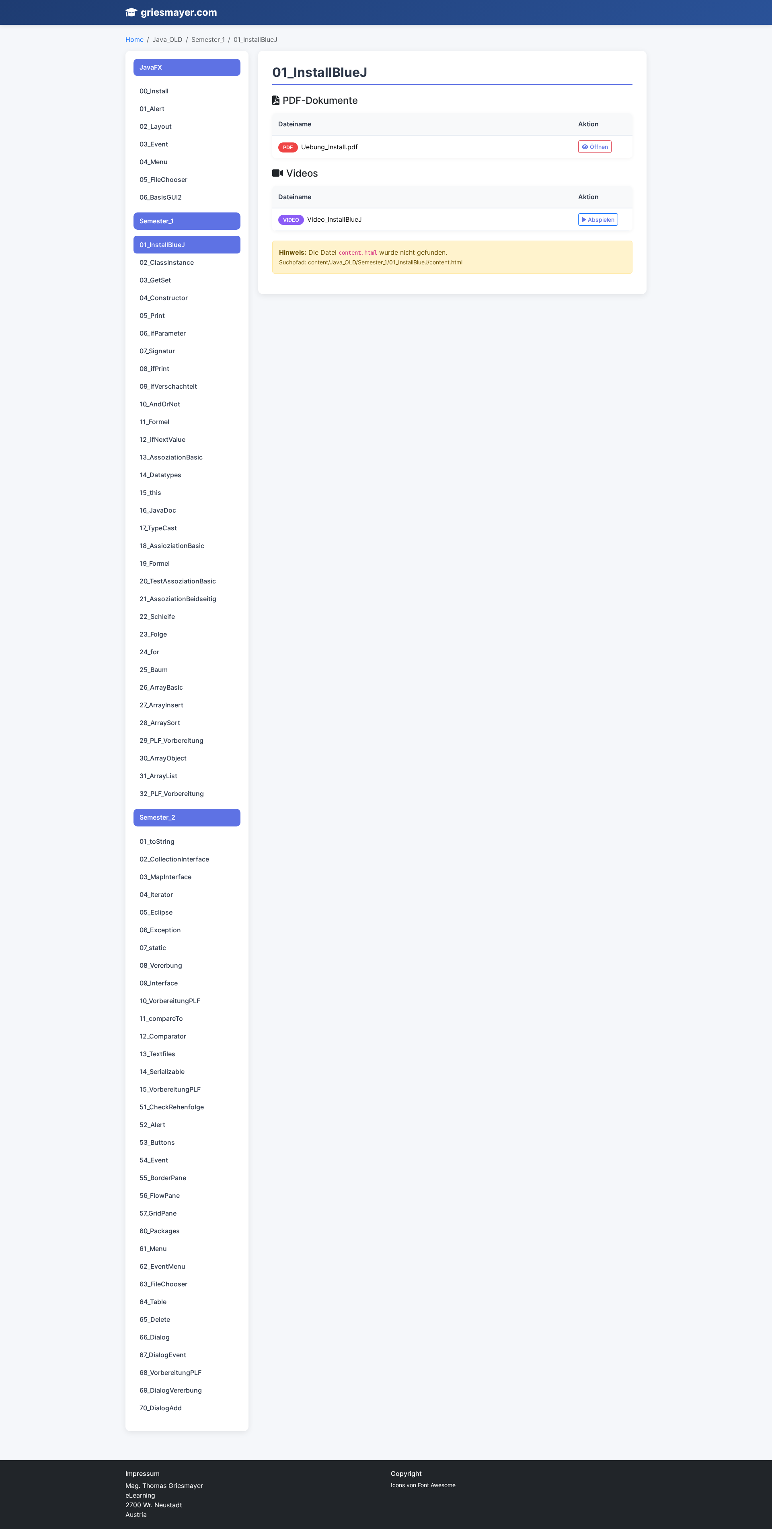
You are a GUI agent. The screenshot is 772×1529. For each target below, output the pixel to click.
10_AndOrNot (160, 404)
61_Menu (153, 1249)
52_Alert (152, 1125)
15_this (150, 492)
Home (134, 39)
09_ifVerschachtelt (168, 386)
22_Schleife (157, 616)
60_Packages (160, 1231)
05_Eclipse (156, 912)
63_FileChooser (163, 1284)
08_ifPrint (154, 369)
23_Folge (153, 634)
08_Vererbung (161, 965)
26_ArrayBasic (161, 687)
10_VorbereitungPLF (170, 1001)
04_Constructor (164, 298)
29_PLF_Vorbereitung (171, 740)
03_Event (154, 144)
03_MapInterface (165, 877)
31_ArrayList (158, 776)
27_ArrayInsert (161, 705)
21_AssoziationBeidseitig (178, 599)
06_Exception (160, 930)
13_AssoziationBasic (171, 457)
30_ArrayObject (163, 758)
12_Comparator (163, 1036)
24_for (149, 652)
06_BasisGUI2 (161, 197)
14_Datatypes (160, 475)
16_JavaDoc (158, 510)
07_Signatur (157, 351)
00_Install (154, 91)
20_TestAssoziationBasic (178, 581)
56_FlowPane (160, 1195)
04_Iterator (156, 894)
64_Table (153, 1302)
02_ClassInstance (167, 262)
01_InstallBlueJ (162, 245)
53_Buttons (157, 1142)
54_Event (154, 1160)
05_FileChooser (163, 179)
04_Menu (154, 162)
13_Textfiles (157, 1054)
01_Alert (152, 109)
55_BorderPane (163, 1178)
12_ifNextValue (162, 439)
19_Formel (155, 563)
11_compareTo (161, 1018)
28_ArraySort (160, 723)
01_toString (157, 841)
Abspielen (601, 219)
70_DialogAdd (161, 1408)
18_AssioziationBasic (172, 546)
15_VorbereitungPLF (170, 1089)
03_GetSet (155, 280)
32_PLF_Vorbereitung (172, 793)
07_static (153, 948)
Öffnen (599, 146)
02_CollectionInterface (174, 859)
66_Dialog (155, 1337)
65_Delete (155, 1319)
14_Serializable (162, 1071)
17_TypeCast (158, 528)
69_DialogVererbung (171, 1390)
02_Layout (156, 126)
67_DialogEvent (163, 1355)
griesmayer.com (179, 12)
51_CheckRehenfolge (172, 1107)
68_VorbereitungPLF (170, 1372)
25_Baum (154, 670)
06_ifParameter (163, 333)
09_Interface (159, 983)
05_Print (152, 315)
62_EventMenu (162, 1266)
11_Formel (154, 422)
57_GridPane (158, 1213)
